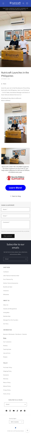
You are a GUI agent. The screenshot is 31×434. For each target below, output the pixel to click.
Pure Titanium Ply (8, 279)
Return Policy (6, 382)
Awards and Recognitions (10, 308)
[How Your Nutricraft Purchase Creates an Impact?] (15, 182)
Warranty (5, 378)
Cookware (6, 272)
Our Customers (7, 342)
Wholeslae (6, 294)
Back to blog (16, 196)
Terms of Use (6, 394)
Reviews (5, 345)
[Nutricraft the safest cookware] (15, 188)
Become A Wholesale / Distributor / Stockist (15, 334)
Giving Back (6, 312)
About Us (5, 305)
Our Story (5, 323)
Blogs (4, 338)
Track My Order (7, 349)
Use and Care (6, 353)
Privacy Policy (6, 390)
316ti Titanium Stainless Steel (11, 275)
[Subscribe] (26, 259)
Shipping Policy (7, 371)
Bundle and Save (7, 287)
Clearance (6, 290)
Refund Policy (7, 386)
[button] (3, 3)
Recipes (5, 357)
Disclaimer (6, 375)
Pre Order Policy (7, 367)
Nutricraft (13, 430)
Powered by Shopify (19, 430)
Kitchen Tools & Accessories (10, 283)
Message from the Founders (10, 320)
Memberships (6, 316)
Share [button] (4, 83)
